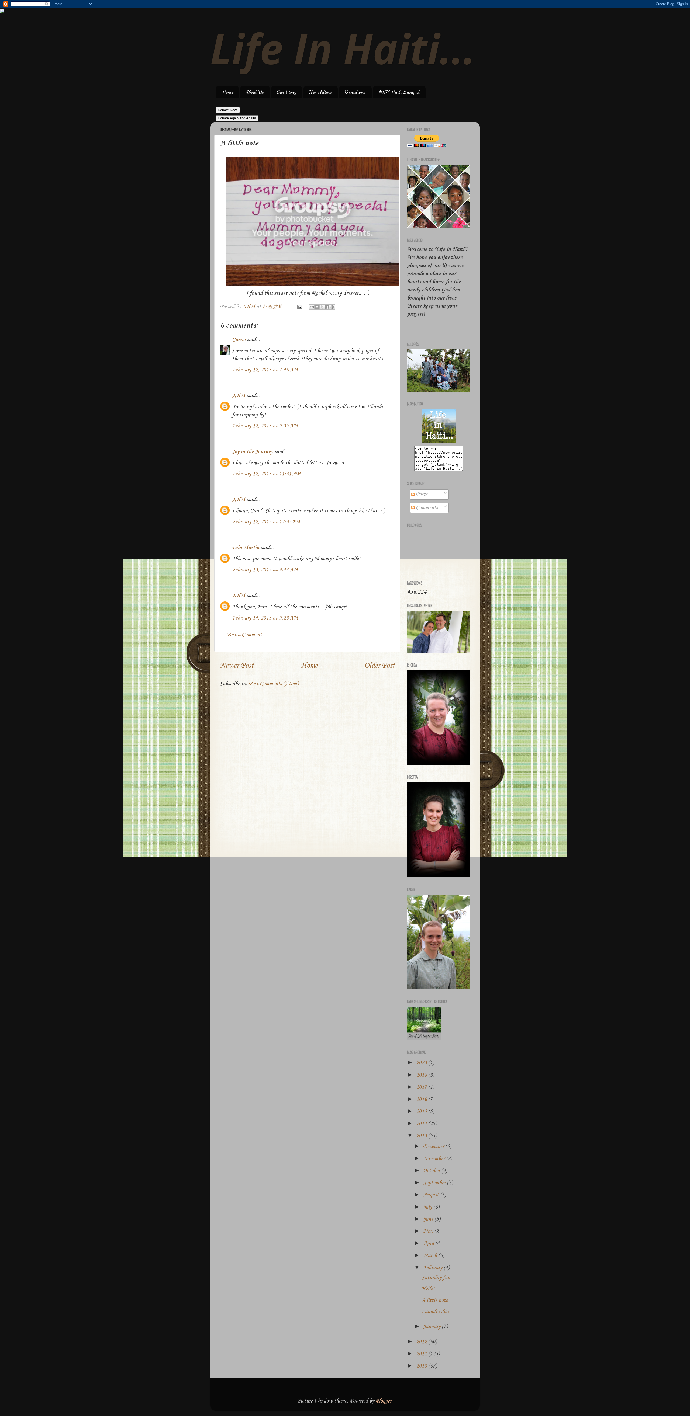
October (432, 1171)
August (431, 1195)
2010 (422, 1366)
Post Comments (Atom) (273, 684)
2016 (422, 1099)
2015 (422, 1111)
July (428, 1207)
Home (227, 92)
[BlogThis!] (317, 307)
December (434, 1146)
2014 (422, 1124)
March (430, 1256)
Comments (426, 508)
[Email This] (312, 307)
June (428, 1219)
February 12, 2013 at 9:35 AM (265, 426)
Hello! (428, 1289)
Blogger (383, 1401)
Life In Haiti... (342, 47)
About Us (255, 92)
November (434, 1159)
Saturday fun (436, 1278)
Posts (421, 494)
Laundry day (435, 1312)
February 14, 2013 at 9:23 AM (265, 618)
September (435, 1183)
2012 (422, 1342)
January (432, 1327)
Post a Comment (244, 635)
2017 (422, 1087)
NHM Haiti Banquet (399, 92)
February (433, 1268)
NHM (238, 396)
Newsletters (320, 92)
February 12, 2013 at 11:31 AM (266, 474)
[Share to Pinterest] (332, 307)
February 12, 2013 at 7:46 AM (265, 370)
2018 (422, 1075)
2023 (422, 1063)
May (428, 1231)
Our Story (286, 92)
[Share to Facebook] (327, 307)
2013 (422, 1136)
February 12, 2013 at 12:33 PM (266, 522)
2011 (422, 1354)
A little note (435, 1300)
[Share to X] (322, 307)
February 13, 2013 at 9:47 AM (265, 570)
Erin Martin (245, 548)
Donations (355, 92)
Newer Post (237, 665)
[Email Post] (298, 307)
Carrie (239, 340)
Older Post (379, 665)
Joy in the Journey (252, 452)
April (429, 1243)
